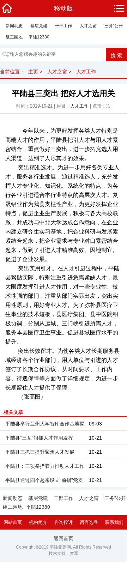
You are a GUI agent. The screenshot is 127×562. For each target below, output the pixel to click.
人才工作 (86, 71)
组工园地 (14, 37)
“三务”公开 (113, 25)
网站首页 (13, 522)
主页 (33, 71)
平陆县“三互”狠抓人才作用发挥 (39, 438)
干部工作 (63, 25)
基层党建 (38, 25)
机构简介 (38, 522)
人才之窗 (88, 25)
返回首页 (63, 538)
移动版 (63, 8)
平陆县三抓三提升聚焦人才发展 (39, 452)
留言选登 (89, 522)
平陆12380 (39, 37)
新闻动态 (14, 25)
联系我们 (114, 522)
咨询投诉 (63, 522)
